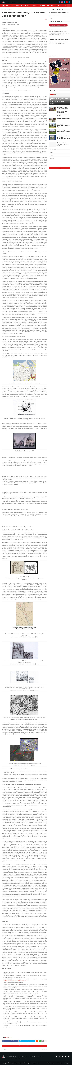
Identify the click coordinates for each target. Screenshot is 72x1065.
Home (48, 1063)
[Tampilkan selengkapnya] (45, 1041)
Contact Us (59, 1063)
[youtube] (67, 2)
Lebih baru (5, 1049)
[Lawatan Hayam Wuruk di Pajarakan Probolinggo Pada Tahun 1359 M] (52, 137)
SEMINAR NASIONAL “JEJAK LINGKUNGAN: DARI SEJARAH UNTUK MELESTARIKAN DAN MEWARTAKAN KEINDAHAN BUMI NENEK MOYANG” (63, 111)
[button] (65, 5)
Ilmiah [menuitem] (42, 5)
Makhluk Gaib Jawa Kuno (63, 118)
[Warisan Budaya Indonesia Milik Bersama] (52, 131)
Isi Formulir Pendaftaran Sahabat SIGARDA (59, 12)
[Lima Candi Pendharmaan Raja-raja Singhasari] (52, 125)
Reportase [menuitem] (34, 5)
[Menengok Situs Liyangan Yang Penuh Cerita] (52, 144)
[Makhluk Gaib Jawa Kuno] (52, 120)
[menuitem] (3, 5)
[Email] (42, 1041)
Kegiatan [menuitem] (15, 5)
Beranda (4, 9)
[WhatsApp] (40, 1041)
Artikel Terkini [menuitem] (24, 5)
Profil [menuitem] (7, 5)
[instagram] (62, 2)
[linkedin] (69, 2)
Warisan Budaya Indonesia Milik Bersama (63, 130)
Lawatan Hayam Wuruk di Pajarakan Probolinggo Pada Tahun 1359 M (63, 138)
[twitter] (64, 2)
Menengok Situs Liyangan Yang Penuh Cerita (62, 144)
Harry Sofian (35, 1063)
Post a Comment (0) (24, 1046)
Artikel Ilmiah (10, 9)
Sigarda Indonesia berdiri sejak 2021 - (17, 1063)
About (53, 1063)
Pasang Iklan (67, 1063)
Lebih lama (43, 1049)
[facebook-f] (60, 2)
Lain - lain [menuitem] (49, 5)
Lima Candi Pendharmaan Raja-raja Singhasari (63, 125)
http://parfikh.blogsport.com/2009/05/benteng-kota (16, 980)
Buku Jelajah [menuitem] (58, 5)
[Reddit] (37, 1041)
